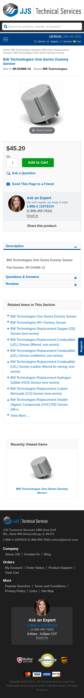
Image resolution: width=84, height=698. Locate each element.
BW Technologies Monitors (26, 50)
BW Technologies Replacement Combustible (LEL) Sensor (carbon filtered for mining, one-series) (42, 366)
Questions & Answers (22, 277)
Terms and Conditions (50, 586)
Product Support (60, 567)
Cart (79, 41)
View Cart (12, 572)
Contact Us (32, 554)
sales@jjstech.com (65, 539)
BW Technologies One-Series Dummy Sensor (43, 316)
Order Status (35, 567)
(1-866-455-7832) (71, 36)
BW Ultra (47, 50)
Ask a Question (23, 173)
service (41, 41)
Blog (47, 554)
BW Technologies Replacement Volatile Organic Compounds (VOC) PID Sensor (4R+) (39, 404)
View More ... (19, 415)
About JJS (12, 554)
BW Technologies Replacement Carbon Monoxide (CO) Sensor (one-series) (39, 391)
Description (15, 246)
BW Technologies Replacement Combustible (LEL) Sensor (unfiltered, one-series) (42, 353)
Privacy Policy (15, 591)
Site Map (47, 591)
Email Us (32, 215)
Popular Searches (17, 586)
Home (6, 50)
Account (67, 41)
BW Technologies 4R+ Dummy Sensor (38, 322)
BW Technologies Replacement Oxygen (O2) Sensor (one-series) (42, 331)
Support (54, 41)
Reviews (12, 284)
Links (33, 591)
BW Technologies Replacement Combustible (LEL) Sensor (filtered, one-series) (42, 342)
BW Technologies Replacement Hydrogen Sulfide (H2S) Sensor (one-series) (40, 380)
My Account (13, 567)
